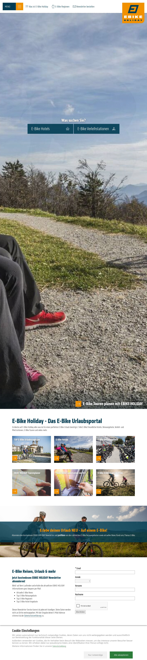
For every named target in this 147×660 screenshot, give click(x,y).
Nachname (79, 594)
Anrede (77, 577)
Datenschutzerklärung (32, 615)
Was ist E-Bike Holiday (38, 6)
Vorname (78, 585)
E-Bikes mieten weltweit (125, 403)
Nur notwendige (95, 655)
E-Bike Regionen (62, 6)
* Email (78, 568)
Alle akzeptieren (121, 655)
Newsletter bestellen (85, 6)
